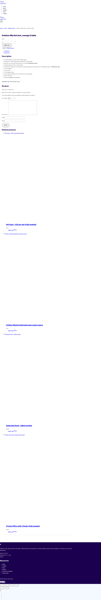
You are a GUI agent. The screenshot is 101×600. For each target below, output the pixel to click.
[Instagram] (3, 582)
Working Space (10, 48)
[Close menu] (0, 590)
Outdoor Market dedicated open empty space (24, 325)
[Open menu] (1, 21)
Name (3, 117)
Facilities (5, 10)
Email (3, 121)
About (4, 8)
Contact (5, 13)
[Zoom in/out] (2, 585)
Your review (5, 114)
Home (4, 6)
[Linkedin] (4, 582)
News (4, 12)
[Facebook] (1, 582)
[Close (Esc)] (16, 585)
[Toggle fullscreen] (7, 585)
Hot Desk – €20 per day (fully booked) (21, 225)
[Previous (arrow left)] (2, 587)
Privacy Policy (5, 573)
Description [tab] (6, 51)
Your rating (5, 98)
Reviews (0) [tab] (7, 53)
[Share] (12, 585)
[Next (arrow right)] (7, 587)
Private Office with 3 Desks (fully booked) (23, 526)
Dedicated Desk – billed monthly (19, 426)
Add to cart (7, 45)
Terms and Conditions (7, 571)
